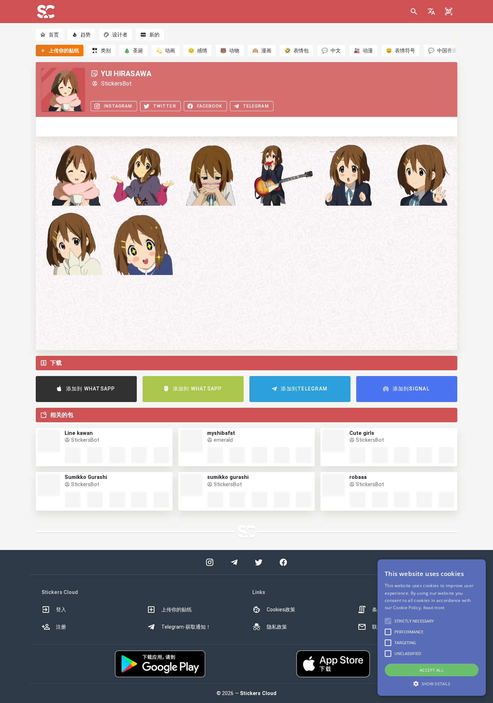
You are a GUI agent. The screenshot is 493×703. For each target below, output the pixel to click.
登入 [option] (61, 609)
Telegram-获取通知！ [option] (186, 627)
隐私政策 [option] (277, 627)
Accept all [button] (432, 670)
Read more (434, 607)
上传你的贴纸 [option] (176, 609)
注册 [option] (61, 627)
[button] (431, 11)
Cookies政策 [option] (281, 609)
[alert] (432, 627)
